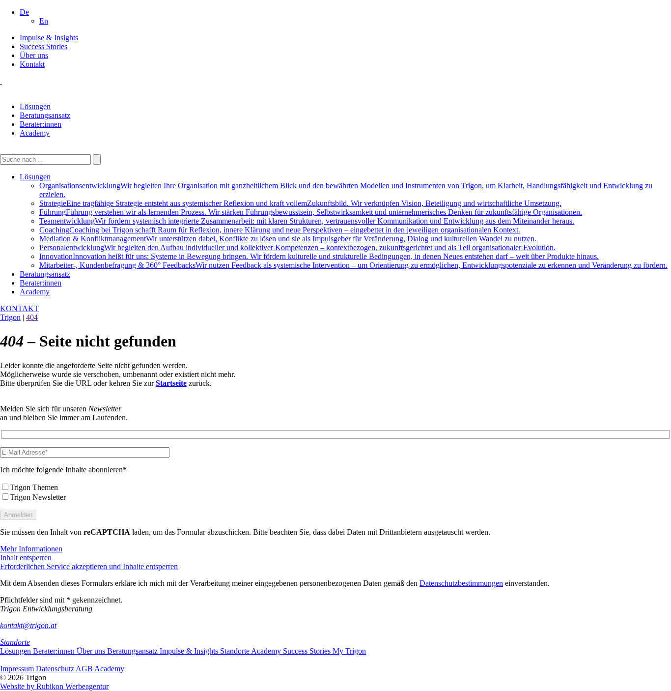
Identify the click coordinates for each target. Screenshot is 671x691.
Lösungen (35, 106)
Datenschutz (56, 668)
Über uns (34, 55)
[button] (24, 12)
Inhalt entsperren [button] (26, 557)
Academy (35, 133)
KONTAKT (19, 308)
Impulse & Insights (49, 37)
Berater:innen (40, 124)
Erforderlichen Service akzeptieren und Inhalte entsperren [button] (89, 566)
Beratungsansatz (45, 115)
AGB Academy (100, 668)
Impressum (18, 668)
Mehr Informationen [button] (31, 549)
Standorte (15, 642)
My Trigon (349, 651)
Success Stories (43, 46)
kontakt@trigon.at (28, 625)
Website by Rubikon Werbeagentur (54, 686)
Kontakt (32, 64)
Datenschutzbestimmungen (461, 583)
